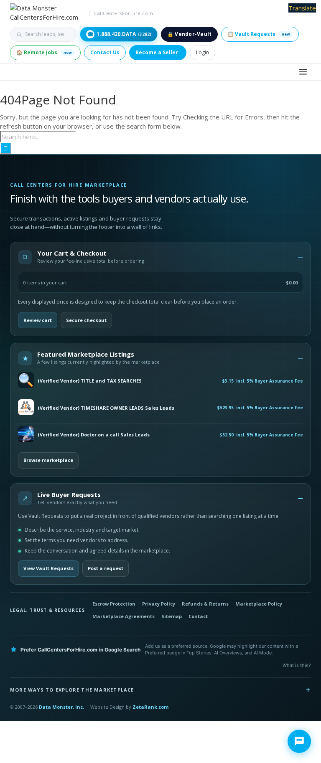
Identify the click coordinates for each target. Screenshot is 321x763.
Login (202, 52)
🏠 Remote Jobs (44, 52)
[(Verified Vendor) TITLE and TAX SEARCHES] (26, 380)
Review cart (37, 320)
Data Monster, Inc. (61, 707)
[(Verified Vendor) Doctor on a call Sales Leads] (26, 435)
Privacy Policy (158, 604)
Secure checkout (86, 320)
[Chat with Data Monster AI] (299, 741)
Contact (198, 616)
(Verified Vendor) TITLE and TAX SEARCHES (90, 381)
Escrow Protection (113, 604)
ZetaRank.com (150, 707)
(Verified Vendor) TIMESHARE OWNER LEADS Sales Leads (106, 408)
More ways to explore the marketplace (72, 690)
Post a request (105, 568)
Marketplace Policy (258, 604)
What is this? (297, 665)
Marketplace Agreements (123, 616)
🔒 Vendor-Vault (189, 34)
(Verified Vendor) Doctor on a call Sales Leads (94, 435)
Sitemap (171, 616)
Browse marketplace (48, 460)
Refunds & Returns (205, 604)
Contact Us (105, 52)
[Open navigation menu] (303, 72)
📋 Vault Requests (258, 34)
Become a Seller (156, 52)
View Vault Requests (48, 568)
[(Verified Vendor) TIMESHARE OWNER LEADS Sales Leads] (26, 407)
